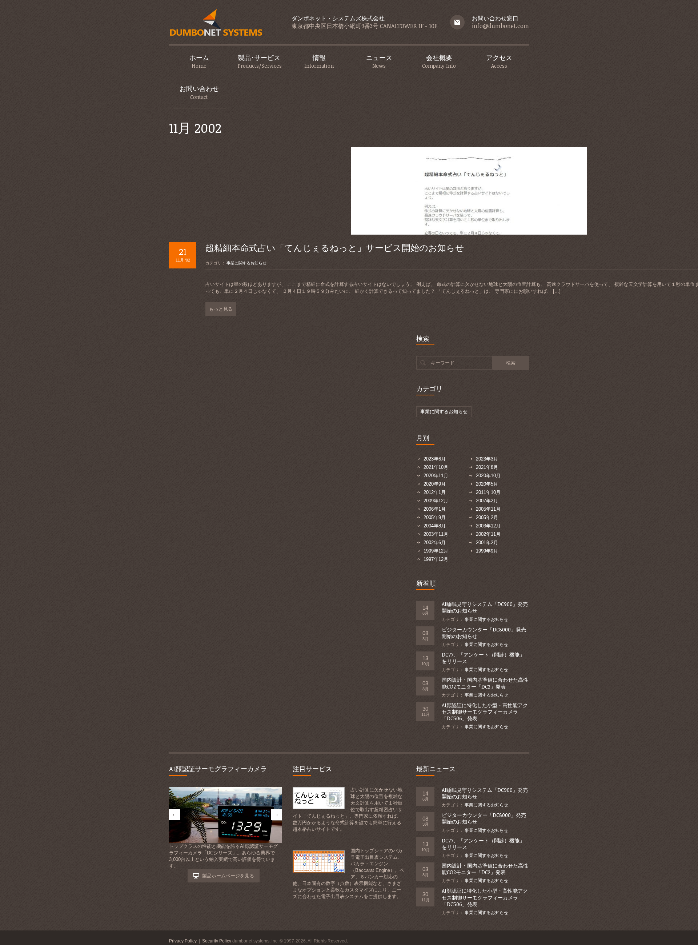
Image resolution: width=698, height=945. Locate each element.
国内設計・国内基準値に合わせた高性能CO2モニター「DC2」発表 (485, 683)
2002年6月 (435, 542)
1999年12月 (436, 551)
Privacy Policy (183, 941)
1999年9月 (487, 551)
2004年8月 (435, 526)
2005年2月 (487, 517)
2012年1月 (435, 492)
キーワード (442, 363)
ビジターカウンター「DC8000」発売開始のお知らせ (484, 632)
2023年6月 (435, 459)
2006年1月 (435, 509)
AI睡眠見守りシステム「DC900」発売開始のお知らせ (485, 607)
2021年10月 (436, 467)
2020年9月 (435, 484)
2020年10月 (488, 475)
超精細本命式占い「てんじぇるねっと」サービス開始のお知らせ (334, 248)
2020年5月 (487, 484)
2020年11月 (436, 475)
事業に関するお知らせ (246, 263)
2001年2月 (487, 542)
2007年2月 (487, 500)
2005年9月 (435, 517)
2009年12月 (436, 500)
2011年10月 (488, 492)
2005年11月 (488, 509)
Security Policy (216, 941)
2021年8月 (487, 467)
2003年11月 (436, 534)
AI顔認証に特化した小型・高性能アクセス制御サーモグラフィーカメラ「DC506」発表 (485, 712)
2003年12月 (488, 526)
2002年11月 (488, 534)
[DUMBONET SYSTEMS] (215, 24)
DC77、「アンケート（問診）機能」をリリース (483, 658)
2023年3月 (487, 459)
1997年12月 (436, 559)
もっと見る (221, 309)
